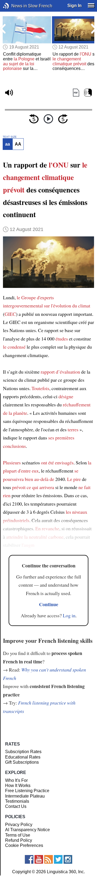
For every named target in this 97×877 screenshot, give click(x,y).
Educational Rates (22, 757)
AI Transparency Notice (27, 829)
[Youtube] (38, 859)
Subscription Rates (23, 751)
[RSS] (48, 859)
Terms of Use (17, 835)
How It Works (17, 785)
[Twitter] (58, 859)
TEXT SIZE (10, 137)
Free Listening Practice (27, 790)
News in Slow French (14, 6)
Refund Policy (18, 840)
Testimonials (17, 801)
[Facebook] (29, 859)
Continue (48, 604)
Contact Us (15, 806)
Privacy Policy (18, 824)
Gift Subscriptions (22, 762)
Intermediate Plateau (25, 796)
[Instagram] (68, 859)
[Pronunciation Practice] (88, 92)
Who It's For (16, 780)
